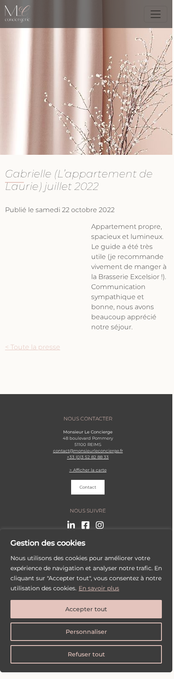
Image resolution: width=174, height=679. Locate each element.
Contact (87, 487)
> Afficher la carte (88, 470)
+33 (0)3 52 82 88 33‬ (88, 457)
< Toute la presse (32, 347)
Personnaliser (86, 631)
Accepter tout (86, 609)
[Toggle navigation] (155, 14)
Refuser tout (86, 654)
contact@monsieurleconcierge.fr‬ (88, 451)
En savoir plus (99, 588)
